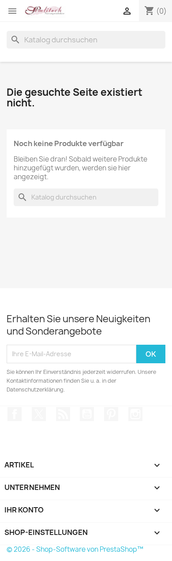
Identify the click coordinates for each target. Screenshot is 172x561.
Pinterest (111, 414)
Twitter (39, 414)
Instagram (135, 414)
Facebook (14, 414)
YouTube (87, 414)
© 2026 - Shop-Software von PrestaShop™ (75, 549)
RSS (63, 414)
